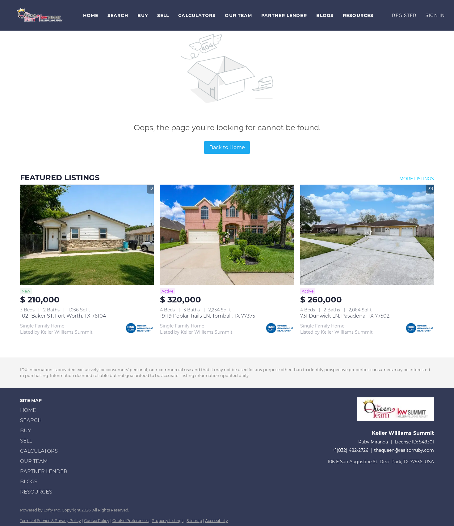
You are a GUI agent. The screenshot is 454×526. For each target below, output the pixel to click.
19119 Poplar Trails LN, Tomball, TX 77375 (207, 316)
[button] (40, 15)
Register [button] (404, 15)
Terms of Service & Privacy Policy (50, 520)
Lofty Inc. (52, 510)
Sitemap (194, 520)
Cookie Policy (96, 520)
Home (90, 15)
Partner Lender (284, 15)
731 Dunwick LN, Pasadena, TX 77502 (344, 316)
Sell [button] (163, 15)
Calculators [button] (197, 15)
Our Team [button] (238, 15)
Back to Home (227, 147)
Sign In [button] (435, 15)
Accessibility (216, 520)
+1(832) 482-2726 (350, 450)
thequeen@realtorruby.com (404, 450)
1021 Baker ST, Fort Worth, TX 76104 (63, 316)
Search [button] (117, 15)
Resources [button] (358, 15)
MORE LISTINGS (416, 179)
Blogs (325, 15)
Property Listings (167, 520)
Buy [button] (142, 15)
